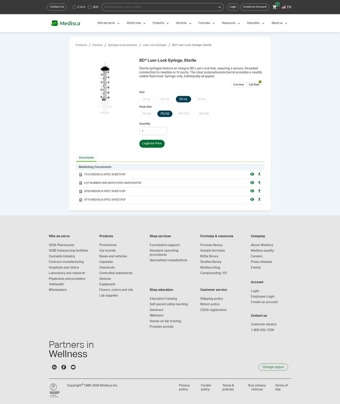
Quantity (144, 123)
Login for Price (152, 143)
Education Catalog (163, 298)
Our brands (107, 250)
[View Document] (252, 174)
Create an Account (255, 7)
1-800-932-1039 (262, 330)
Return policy (210, 304)
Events (256, 267)
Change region (273, 367)
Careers (256, 256)
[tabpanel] (170, 183)
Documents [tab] (86, 157)
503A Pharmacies (61, 245)
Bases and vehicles (113, 256)
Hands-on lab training (165, 321)
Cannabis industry (62, 256)
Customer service (263, 324)
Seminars (156, 310)
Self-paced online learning (169, 304)
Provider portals (161, 326)
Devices (97, 45)
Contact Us (57, 7)
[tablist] (170, 158)
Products (158, 23)
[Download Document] (259, 174)
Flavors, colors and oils (116, 289)
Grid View (238, 84)
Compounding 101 (213, 273)
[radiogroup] (85, 7)
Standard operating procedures (164, 252)
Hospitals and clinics (64, 267)
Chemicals (107, 267)
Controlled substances (115, 273)
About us (277, 23)
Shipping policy (211, 298)
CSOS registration (213, 310)
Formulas (204, 23)
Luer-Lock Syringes (155, 45)
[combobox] (158, 7)
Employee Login (262, 296)
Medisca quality (262, 250)
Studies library (210, 261)
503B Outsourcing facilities (68, 250)
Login (232, 7)
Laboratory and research (67, 273)
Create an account (264, 302)
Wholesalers (58, 289)
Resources (228, 23)
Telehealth (56, 284)
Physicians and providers (67, 278)
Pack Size (145, 106)
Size (142, 92)
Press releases (261, 261)
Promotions (107, 245)
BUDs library (209, 256)
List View (254, 84)
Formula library (211, 245)
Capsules (106, 261)
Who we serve (106, 23)
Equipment (107, 284)
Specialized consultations (168, 260)
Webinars (156, 315)
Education (253, 23)
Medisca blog (210, 267)
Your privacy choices (257, 387)
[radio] (74, 7)
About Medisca (262, 245)
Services (181, 23)
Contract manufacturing (66, 261)
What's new (134, 23)
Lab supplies (108, 295)
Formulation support (165, 245)
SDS (95, 7)
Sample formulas (212, 250)
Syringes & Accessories (122, 45)
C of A (81, 7)
